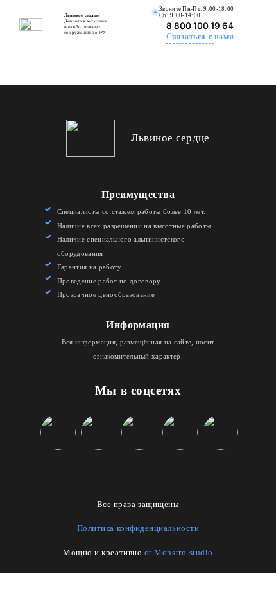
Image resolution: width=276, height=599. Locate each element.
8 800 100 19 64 (200, 26)
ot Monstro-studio (178, 552)
